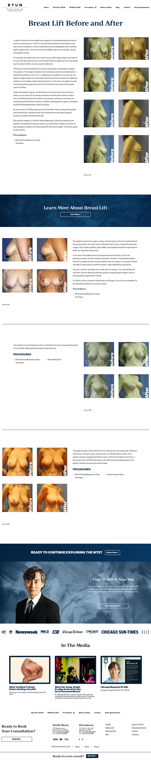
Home (46, 7)
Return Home (112, 553)
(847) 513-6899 (63, 732)
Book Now (16, 739)
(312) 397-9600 (90, 732)
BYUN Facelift (74, 7)
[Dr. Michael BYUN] (15, 11)
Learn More (75, 214)
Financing (135, 734)
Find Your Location (112, 606)
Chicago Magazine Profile (114, 687)
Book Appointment (141, 7)
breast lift (34, 75)
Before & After (106, 7)
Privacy (96, 747)
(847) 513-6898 (61, 733)
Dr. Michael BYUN (34, 50)
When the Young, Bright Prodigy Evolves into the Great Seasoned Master (68, 689)
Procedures (89, 7)
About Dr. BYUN (59, 7)
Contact (127, 7)
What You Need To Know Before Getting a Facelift (22, 688)
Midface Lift (109, 728)
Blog (117, 7)
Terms (87, 747)
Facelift (108, 724)
